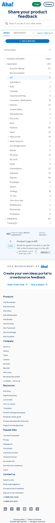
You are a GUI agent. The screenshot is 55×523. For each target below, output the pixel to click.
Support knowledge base (13, 425)
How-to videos (9, 404)
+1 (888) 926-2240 (10, 497)
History (6, 351)
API (30, 253)
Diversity (6, 364)
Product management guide (14, 413)
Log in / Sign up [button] (44, 33)
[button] (33, 33)
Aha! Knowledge (9, 332)
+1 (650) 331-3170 (10, 501)
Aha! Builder (7, 319)
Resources (20, 33)
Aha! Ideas (7, 311)
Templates (7, 408)
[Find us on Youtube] (24, 509)
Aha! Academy (8, 337)
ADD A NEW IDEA (28, 41)
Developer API (9, 461)
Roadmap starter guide (12, 417)
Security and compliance (13, 466)
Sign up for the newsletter (13, 493)
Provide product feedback (13, 489)
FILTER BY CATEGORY (16, 59)
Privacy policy (19, 519)
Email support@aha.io (11, 484)
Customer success (10, 453)
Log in (5, 470)
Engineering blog (10, 395)
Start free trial (17, 284)
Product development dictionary (16, 421)
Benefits (6, 368)
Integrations (8, 444)
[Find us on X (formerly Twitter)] (18, 509)
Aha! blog (7, 391)
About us (6, 347)
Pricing (6, 440)
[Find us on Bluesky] (31, 509)
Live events (7, 400)
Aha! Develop (8, 324)
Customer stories (10, 457)
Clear (48, 59)
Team (5, 355)
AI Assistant (7, 448)
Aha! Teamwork (9, 328)
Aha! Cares (7, 372)
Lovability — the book (11, 381)
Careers (6, 360)
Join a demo (39, 284)
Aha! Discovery (9, 307)
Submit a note (8, 480)
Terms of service (34, 519)
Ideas (6, 33)
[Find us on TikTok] (37, 509)
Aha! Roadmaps (9, 302)
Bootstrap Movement (11, 377)
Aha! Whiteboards (10, 315)
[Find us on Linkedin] (5, 509)
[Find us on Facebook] (12, 509)
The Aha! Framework (11, 436)
